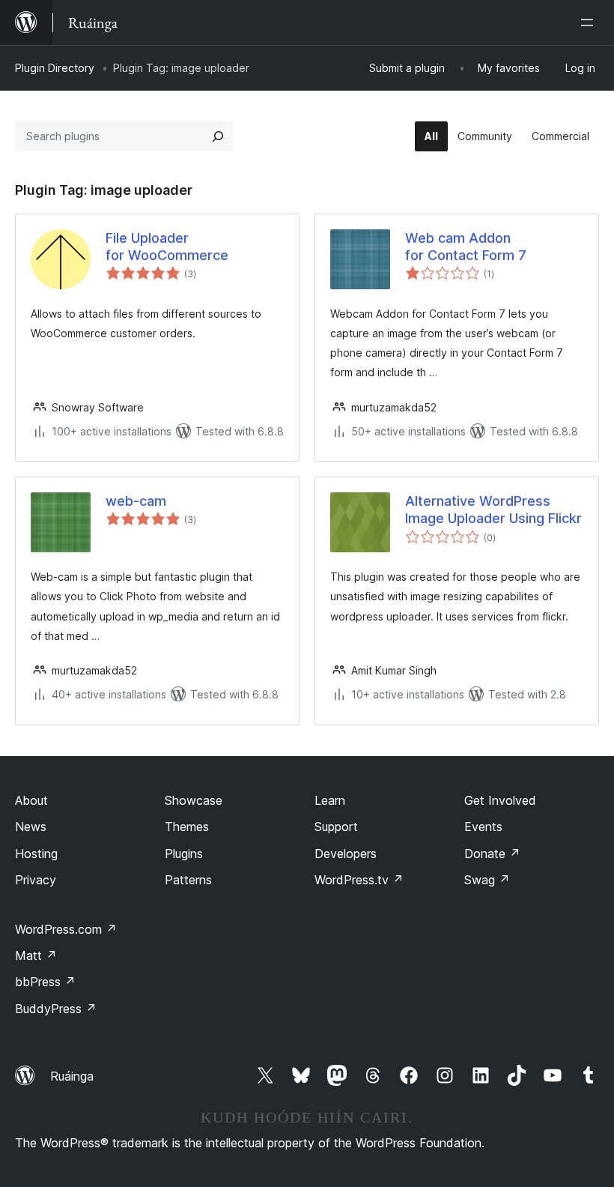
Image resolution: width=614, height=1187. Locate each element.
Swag (487, 879)
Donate (492, 853)
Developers (345, 853)
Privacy (35, 879)
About (31, 800)
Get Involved (500, 800)
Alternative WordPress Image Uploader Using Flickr (493, 509)
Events (483, 826)
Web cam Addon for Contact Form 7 (465, 246)
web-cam (136, 501)
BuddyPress (56, 1008)
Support (336, 826)
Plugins (184, 853)
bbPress (45, 981)
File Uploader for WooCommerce (167, 246)
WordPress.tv (359, 879)
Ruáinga (72, 1076)
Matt (36, 955)
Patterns (188, 879)
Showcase (193, 800)
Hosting (36, 853)
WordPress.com (66, 929)
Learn (329, 800)
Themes (187, 826)
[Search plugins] (218, 136)
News (30, 826)
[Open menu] (590, 22)
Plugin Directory (54, 67)
